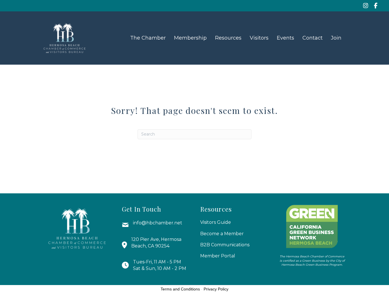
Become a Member (222, 233)
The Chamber (148, 38)
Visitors (259, 38)
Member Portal (217, 256)
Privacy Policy (216, 289)
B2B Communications (224, 244)
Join (336, 38)
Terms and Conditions (180, 289)
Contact (312, 38)
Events (285, 38)
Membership (190, 38)
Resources (228, 38)
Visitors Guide (215, 222)
